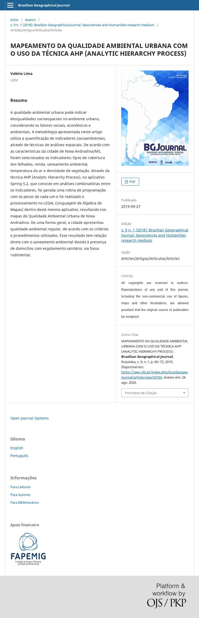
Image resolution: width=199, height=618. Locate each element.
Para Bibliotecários (24, 502)
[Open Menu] (10, 5)
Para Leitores (20, 487)
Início (14, 19)
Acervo (30, 19)
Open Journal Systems (29, 418)
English (16, 447)
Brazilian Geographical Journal (44, 5)
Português (19, 455)
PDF (132, 181)
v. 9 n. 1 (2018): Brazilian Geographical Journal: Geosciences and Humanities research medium (82, 25)
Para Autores (20, 494)
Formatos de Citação (141, 392)
